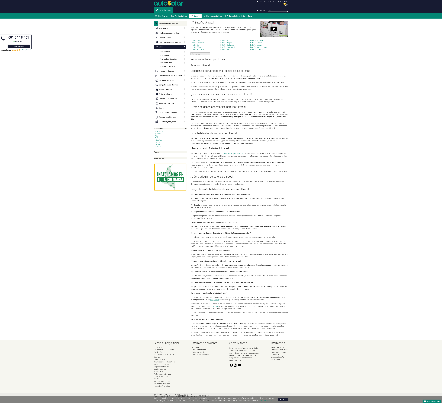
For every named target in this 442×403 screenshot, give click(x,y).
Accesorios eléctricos (167, 117)
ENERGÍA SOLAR (165, 10)
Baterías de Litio (166, 63)
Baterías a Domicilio (197, 49)
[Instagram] (235, 366)
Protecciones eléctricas (168, 99)
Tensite (157, 144)
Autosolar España (277, 357)
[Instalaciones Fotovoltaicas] (170, 177)
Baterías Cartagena (227, 45)
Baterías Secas (225, 49)
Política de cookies (198, 352)
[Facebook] (231, 366)
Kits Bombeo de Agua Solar (169, 33)
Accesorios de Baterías (168, 66)
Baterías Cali (194, 45)
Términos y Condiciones (279, 350)
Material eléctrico (165, 94)
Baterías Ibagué (256, 45)
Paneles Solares (181, 16)
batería (215, 306)
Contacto (262, 1)
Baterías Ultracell (205, 22)
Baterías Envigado (256, 49)
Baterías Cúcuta (196, 47)
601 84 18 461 (18, 37)
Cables (161, 108)
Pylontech (158, 141)
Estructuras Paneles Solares (170, 42)
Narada (157, 139)
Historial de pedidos (199, 350)
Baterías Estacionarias (168, 59)
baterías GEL (228, 153)
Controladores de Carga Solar (240, 16)
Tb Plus (157, 143)
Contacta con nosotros (200, 355)
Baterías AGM (165, 52)
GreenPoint (159, 131)
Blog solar (262, 10)
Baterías (197, 16)
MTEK (157, 137)
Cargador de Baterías (167, 80)
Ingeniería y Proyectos (167, 122)
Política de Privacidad (278, 352)
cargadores (214, 300)
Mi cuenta (283, 1)
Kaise (157, 135)
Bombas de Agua (165, 89)
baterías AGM (239, 153)
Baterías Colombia (197, 43)
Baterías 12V (195, 41)
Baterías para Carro (257, 41)
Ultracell (158, 146)
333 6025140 (19, 42)
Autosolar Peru (276, 359)
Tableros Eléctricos (166, 103)
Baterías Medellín (256, 43)
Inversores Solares (214, 16)
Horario (273, 1)
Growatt (158, 133)
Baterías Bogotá (226, 43)
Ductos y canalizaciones (168, 112)
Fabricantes (275, 355)
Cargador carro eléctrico (168, 85)
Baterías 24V (225, 41)
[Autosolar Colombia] (169, 5)
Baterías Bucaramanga (258, 47)
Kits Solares (163, 16)
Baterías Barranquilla (228, 47)
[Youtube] (239, 366)
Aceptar (283, 399)
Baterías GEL (164, 55)
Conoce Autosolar (277, 347)
